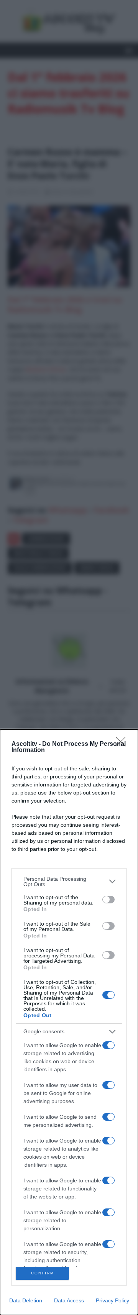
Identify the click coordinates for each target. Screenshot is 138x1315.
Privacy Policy (112, 1300)
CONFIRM (42, 1273)
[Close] (123, 744)
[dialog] (69, 1022)
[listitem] (69, 881)
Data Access (69, 1300)
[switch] (108, 899)
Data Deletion (25, 1300)
